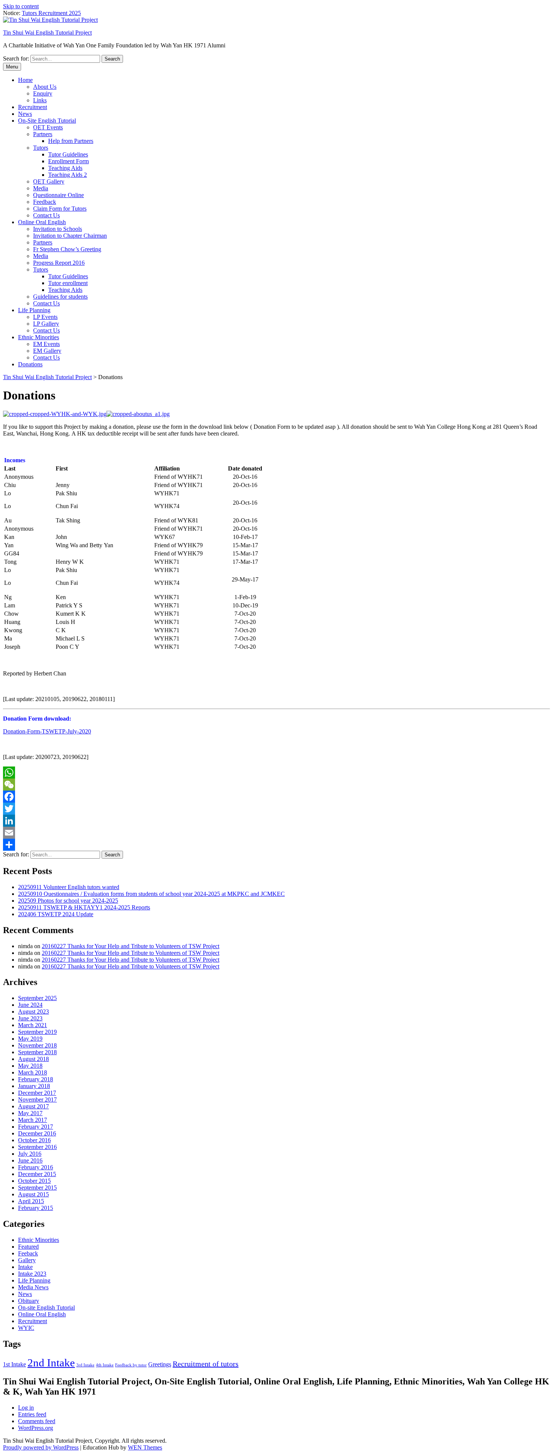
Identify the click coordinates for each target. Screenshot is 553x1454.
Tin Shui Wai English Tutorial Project (47, 32)
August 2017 (33, 1106)
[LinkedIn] (276, 821)
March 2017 (32, 1120)
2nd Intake (51, 1363)
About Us (44, 86)
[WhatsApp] (276, 772)
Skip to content (21, 6)
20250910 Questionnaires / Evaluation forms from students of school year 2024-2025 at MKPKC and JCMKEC (151, 894)
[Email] (276, 833)
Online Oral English (42, 222)
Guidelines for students (60, 296)
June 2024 (30, 1005)
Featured (28, 1246)
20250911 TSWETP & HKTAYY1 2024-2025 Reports (84, 907)
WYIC (26, 1328)
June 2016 (30, 1160)
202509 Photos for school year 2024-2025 (68, 900)
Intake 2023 (32, 1273)
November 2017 (37, 1099)
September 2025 (37, 998)
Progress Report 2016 (59, 263)
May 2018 (30, 1065)
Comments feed (36, 1421)
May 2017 (30, 1113)
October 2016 (34, 1140)
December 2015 (37, 1174)
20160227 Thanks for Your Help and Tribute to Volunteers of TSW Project (130, 946)
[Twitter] (276, 809)
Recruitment (32, 107)
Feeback (28, 1253)
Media (40, 188)
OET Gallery (48, 181)
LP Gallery (46, 323)
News (25, 114)
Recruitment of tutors (206, 1364)
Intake (25, 1267)
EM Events (46, 344)
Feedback (44, 202)
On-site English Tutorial (46, 1307)
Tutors (40, 147)
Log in (26, 1407)
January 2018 (34, 1086)
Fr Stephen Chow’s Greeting (67, 249)
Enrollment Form (68, 161)
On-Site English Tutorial (47, 120)
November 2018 (37, 1045)
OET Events (48, 127)
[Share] (276, 845)
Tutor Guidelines (68, 154)
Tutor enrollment (68, 283)
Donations (30, 364)
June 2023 (30, 1018)
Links (40, 100)
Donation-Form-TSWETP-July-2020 (47, 731)
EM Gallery (47, 351)
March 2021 (32, 1025)
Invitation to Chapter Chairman (70, 235)
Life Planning (34, 310)
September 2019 (37, 1032)
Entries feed (32, 1414)
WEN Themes (145, 1447)
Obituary (28, 1301)
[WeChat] (276, 785)
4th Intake (105, 1365)
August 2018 (33, 1059)
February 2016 (35, 1167)
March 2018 (32, 1072)
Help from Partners (70, 141)
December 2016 (37, 1133)
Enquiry (42, 93)
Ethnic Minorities (38, 337)
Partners (42, 134)
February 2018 (35, 1079)
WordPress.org (35, 1428)
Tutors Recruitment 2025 (51, 13)
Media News (33, 1287)
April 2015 (31, 1201)
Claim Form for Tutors (60, 208)
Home (25, 80)
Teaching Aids (65, 168)
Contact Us (46, 215)
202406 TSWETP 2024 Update (55, 914)
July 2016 (29, 1153)
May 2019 (30, 1038)
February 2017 (35, 1126)
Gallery (27, 1260)
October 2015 (34, 1181)
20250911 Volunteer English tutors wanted (68, 887)
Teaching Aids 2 (67, 175)
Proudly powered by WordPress (41, 1447)
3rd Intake (85, 1365)
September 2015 (37, 1187)
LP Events (45, 317)
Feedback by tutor (131, 1365)
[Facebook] (276, 797)
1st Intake (14, 1364)
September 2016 (37, 1147)
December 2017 (37, 1093)
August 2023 (33, 1011)
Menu (12, 67)
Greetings (159, 1364)
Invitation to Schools (57, 229)
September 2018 (37, 1052)
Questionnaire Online (58, 195)
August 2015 (33, 1194)
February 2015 (35, 1208)
